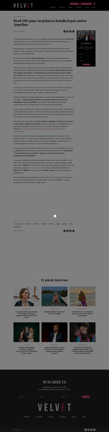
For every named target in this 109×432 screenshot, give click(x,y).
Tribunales (17, 226)
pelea (71, 224)
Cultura (26, 345)
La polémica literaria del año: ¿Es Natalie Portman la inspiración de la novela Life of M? (26, 314)
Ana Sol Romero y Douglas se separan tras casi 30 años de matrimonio (82, 313)
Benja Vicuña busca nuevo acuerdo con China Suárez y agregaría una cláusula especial (54, 350)
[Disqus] (44, 257)
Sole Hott (17, 31)
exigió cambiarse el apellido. (40, 168)
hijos (57, 224)
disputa (44, 224)
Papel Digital (74, 4)
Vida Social (62, 7)
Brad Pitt (28, 224)
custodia (36, 224)
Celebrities (26, 309)
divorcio (51, 224)
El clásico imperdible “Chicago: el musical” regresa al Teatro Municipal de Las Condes (26, 350)
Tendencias (79, 7)
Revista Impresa (86, 4)
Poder (94, 7)
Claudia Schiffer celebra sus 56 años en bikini (54, 313)
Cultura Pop (52, 7)
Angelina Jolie (18, 224)
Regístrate (86, 64)
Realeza (70, 7)
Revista (87, 7)
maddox (64, 224)
